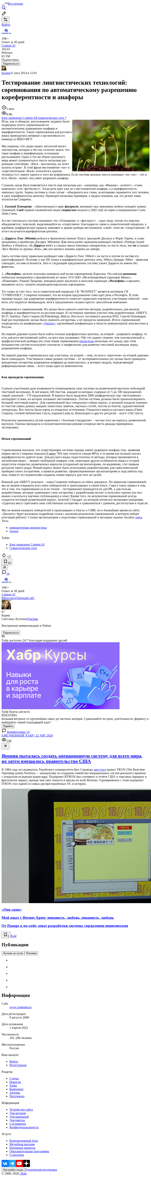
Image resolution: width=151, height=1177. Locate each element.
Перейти (8, 726)
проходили (87, 341)
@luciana (32, 619)
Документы (17, 1120)
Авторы (14, 1092)
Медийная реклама (22, 1144)
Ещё (14, 936)
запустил (100, 769)
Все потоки (15, 3)
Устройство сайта (21, 1109)
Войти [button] (6, 24)
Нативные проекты (22, 1147)
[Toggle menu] (3, 4)
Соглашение (17, 1123)
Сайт (31, 598)
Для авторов (17, 1113)
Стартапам (16, 1155)
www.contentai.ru (20, 1007)
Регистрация (17, 1065)
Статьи (14, 1078)
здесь (138, 517)
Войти (13, 1061)
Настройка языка (13, 1169)
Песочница (16, 1096)
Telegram (22, 598)
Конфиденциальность (24, 1127)
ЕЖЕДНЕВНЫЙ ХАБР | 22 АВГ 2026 (27, 735)
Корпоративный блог (23, 1140)
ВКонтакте (9, 598)
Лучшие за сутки (13, 953)
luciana (6, 73)
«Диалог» (49, 323)
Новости (15, 1082)
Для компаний (19, 1116)
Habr (23, 1173)
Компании (16, 1089)
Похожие (31, 953)
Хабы (13, 1085)
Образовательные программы (29, 1151)
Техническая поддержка (41, 1169)
